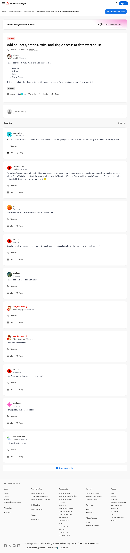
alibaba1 (16, 240)
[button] (116, 11)
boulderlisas (17, 133)
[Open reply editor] (65, 111)
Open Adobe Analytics (112, 24)
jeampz (15, 206)
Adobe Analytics (29, 11)
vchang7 (16, 55)
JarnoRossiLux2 (19, 166)
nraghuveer (17, 403)
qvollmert (16, 273)
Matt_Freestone (19, 307)
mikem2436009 (19, 437)
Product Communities (15, 11)
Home (4, 11)
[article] (64, 143)
